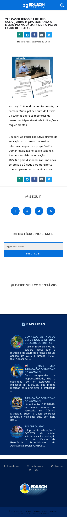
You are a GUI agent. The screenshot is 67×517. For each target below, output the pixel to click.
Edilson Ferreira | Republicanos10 (40, 511)
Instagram (36, 466)
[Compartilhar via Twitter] (49, 34)
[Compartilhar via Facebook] (34, 34)
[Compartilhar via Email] (42, 34)
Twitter (58, 466)
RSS (35, 469)
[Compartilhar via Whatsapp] (20, 34)
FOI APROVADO (34, 426)
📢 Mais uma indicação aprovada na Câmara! (40, 369)
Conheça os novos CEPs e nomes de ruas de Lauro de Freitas (40, 340)
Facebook (12, 466)
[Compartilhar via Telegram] (27, 34)
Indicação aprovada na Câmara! (40, 399)
